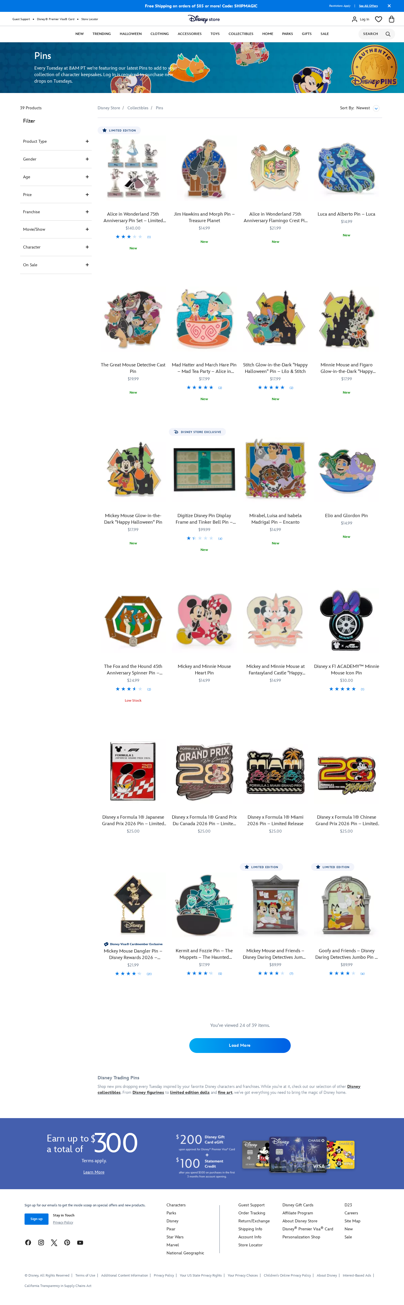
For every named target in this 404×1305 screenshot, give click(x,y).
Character (32, 247)
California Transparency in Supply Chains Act (58, 1286)
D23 (348, 1205)
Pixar (171, 1229)
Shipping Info (250, 1229)
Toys (215, 34)
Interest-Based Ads (357, 1275)
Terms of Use (85, 1275)
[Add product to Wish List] (162, 130)
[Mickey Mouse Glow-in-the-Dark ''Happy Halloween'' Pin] (133, 470)
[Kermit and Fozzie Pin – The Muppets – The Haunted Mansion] (204, 905)
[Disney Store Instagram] (41, 1242)
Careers (351, 1213)
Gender (29, 159)
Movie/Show (34, 229)
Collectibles (241, 34)
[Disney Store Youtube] (80, 1242)
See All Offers (368, 6)
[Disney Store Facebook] (28, 1242)
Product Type (35, 141)
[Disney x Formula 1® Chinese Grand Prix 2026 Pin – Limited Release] (346, 771)
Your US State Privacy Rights (201, 1275)
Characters (176, 1205)
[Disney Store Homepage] (204, 19)
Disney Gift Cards (297, 1205)
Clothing (160, 34)
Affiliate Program (297, 1213)
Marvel (173, 1245)
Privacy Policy (63, 1222)
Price (27, 194)
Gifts (307, 34)
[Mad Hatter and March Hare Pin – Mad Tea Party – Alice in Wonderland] (204, 319)
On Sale (30, 264)
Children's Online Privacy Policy (287, 1275)
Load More (240, 1045)
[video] (202, 67)
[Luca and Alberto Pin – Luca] (346, 168)
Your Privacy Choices (243, 1276)
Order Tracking (251, 1213)
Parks (287, 34)
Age (26, 176)
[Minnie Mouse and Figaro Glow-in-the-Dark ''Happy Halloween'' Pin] (346, 319)
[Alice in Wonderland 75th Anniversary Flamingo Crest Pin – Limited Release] (275, 168)
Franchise (31, 211)
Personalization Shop (301, 1237)
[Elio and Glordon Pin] (346, 470)
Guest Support (21, 19)
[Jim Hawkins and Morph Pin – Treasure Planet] (204, 168)
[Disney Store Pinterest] (67, 1242)
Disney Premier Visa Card (307, 1229)
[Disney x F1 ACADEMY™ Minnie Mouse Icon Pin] (346, 620)
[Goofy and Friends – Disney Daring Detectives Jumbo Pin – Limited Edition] (346, 905)
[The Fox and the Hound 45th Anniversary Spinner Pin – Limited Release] (133, 620)
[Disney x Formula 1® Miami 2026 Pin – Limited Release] (275, 771)
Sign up (36, 1219)
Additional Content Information (124, 1275)
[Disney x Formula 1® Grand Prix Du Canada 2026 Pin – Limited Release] (204, 771)
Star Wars (175, 1237)
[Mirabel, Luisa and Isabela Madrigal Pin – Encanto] (275, 470)
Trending (102, 34)
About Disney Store (299, 1221)
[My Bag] (391, 19)
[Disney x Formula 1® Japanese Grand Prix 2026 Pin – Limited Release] (133, 771)
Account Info (249, 1237)
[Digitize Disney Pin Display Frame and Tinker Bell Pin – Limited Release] (204, 470)
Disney (172, 1221)
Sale (325, 34)
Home (267, 34)
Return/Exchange (254, 1221)
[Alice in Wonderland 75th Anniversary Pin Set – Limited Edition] (133, 168)
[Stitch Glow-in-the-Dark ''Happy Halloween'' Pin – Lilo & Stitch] (275, 319)
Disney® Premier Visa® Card (55, 19)
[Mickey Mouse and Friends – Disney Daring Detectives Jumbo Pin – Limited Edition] (275, 905)
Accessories (190, 34)
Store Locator (89, 19)
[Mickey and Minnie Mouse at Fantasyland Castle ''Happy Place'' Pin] (275, 620)
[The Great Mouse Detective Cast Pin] (133, 319)
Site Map (353, 1221)
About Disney (327, 1275)
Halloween (131, 34)
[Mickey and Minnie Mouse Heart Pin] (204, 620)
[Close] (388, 8)
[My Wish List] (378, 19)
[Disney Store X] (54, 1242)
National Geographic (185, 1253)
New (79, 34)
